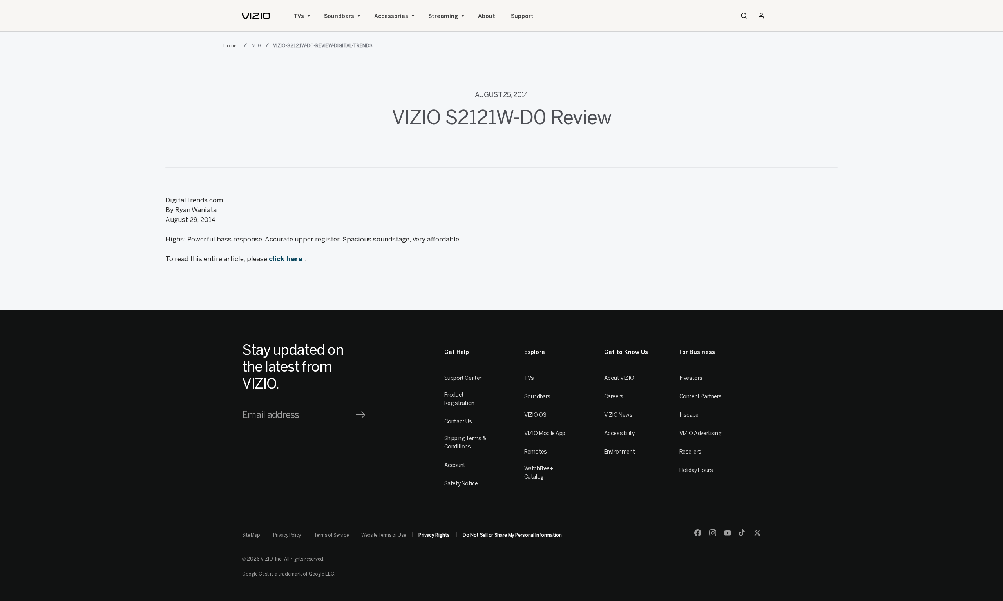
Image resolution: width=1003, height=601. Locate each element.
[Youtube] (727, 532)
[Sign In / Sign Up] (761, 16)
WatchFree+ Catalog (538, 472)
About (486, 16)
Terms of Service (331, 535)
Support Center (463, 378)
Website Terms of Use (383, 535)
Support (522, 16)
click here (286, 259)
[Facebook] (697, 532)
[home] (256, 16)
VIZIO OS (535, 415)
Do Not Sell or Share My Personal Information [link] (512, 535)
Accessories (391, 16)
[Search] (744, 16)
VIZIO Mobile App (544, 433)
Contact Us (458, 421)
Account (454, 465)
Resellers (690, 451)
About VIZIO (619, 378)
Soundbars (339, 16)
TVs (298, 16)
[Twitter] (757, 532)
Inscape (689, 415)
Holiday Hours (696, 470)
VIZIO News (618, 415)
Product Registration (459, 399)
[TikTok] (742, 532)
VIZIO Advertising (700, 433)
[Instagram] (712, 532)
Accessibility (619, 433)
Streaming (443, 16)
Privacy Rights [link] (434, 535)
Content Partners (700, 396)
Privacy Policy (287, 535)
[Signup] (360, 414)
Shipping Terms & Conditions (465, 442)
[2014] (231, 45)
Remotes (535, 451)
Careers (613, 396)
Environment (619, 451)
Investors (690, 378)
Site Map (251, 535)
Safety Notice (461, 483)
